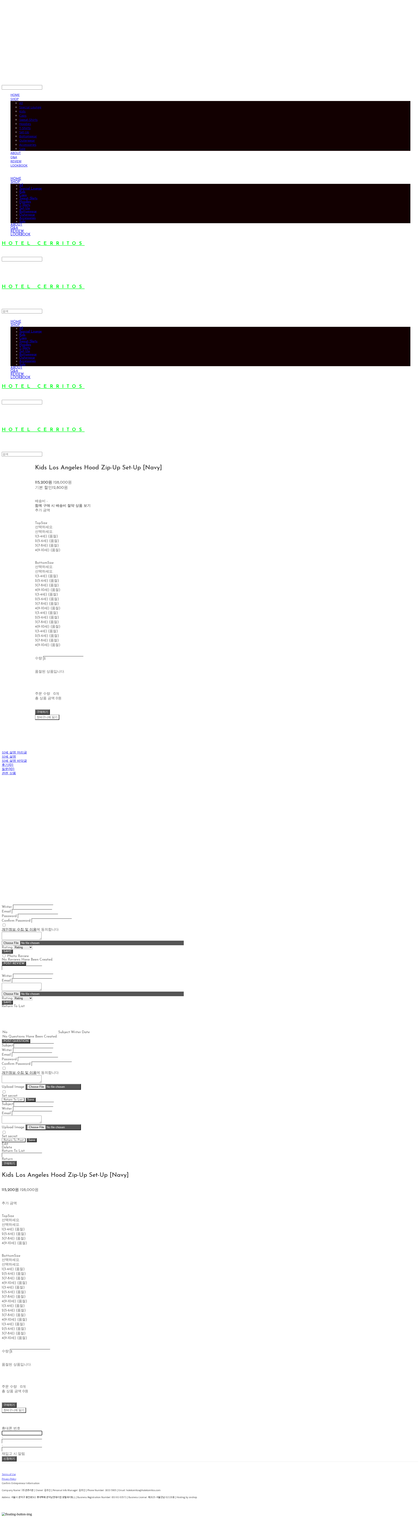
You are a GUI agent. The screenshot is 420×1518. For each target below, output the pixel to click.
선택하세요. (44, 527)
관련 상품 (9, 773)
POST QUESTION (16, 1041)
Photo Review (18, 956)
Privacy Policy (9, 1478)
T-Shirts (25, 128)
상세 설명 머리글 (14, 752)
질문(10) (8, 769)
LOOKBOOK (19, 165)
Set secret (10, 1096)
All (21, 103)
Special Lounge (30, 107)
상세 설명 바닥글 (14, 761)
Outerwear (27, 140)
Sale (22, 149)
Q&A (13, 157)
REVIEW (15, 161)
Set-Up (24, 132)
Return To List (13, 1099)
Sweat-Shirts (28, 120)
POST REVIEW (14, 963)
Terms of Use (9, 1474)
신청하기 (9, 1458)
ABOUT (15, 153)
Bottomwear (28, 136)
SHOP (14, 99)
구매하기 (9, 1163)
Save (30, 1099)
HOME (15, 95)
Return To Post (14, 1140)
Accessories (27, 145)
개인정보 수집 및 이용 (19, 929)
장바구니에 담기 (14, 1410)
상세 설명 (9, 757)
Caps (22, 115)
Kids (22, 111)
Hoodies (25, 124)
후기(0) (7, 765)
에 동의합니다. (30, 929)
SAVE (7, 951)
